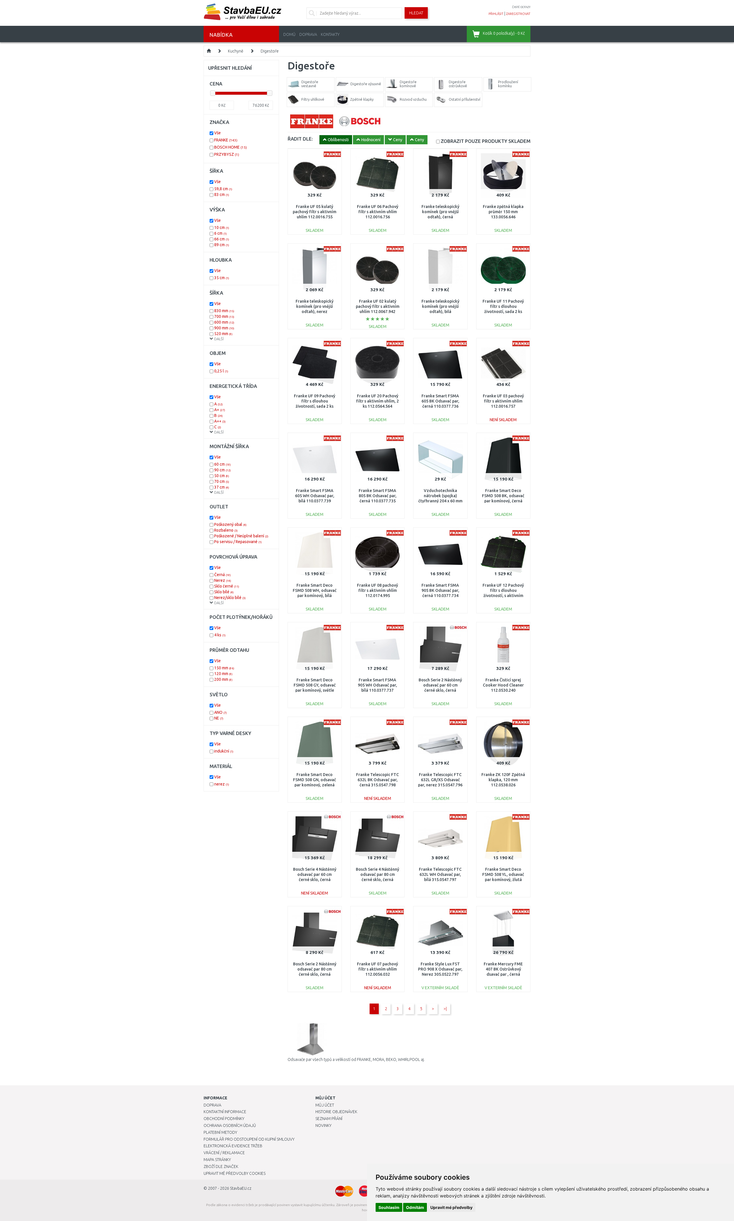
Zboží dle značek (221, 1166)
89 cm (221, 244)
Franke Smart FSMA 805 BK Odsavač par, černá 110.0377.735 (378, 495)
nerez (221, 784)
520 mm (223, 333)
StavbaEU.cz (240, 1188)
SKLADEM (485, 141)
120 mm (223, 673)
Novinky (323, 1125)
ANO (220, 712)
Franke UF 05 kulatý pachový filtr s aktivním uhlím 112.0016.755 (314, 211)
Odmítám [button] (415, 1207)
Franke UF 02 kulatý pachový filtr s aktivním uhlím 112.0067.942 (377, 306)
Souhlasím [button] (388, 1207)
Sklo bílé (224, 592)
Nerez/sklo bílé (230, 597)
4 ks (220, 635)
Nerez (222, 580)
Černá (222, 574)
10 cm (221, 227)
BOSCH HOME (230, 147)
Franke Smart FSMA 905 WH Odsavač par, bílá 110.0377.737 (377, 685)
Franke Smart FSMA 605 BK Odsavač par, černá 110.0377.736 (440, 401)
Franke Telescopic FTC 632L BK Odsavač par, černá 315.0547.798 (377, 779)
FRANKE (225, 140)
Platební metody (220, 1132)
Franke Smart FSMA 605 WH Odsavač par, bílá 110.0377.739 (314, 495)
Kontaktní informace (225, 1111)
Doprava (308, 34)
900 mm (224, 328)
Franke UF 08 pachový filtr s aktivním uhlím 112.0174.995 (377, 590)
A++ (220, 421)
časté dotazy (521, 7)
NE (218, 718)
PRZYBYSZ (226, 154)
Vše (217, 133)
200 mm (223, 679)
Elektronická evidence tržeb (233, 1146)
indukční (223, 751)
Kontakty (330, 34)
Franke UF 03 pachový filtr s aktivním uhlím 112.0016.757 (503, 401)
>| (445, 1008)
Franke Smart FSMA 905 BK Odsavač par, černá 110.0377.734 (440, 590)
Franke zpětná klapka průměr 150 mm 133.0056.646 (503, 211)
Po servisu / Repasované (238, 541)
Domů (289, 34)
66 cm (221, 239)
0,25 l (221, 371)
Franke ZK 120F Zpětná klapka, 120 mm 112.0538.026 (503, 779)
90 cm (222, 470)
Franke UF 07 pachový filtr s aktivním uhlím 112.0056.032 (377, 969)
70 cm (221, 481)
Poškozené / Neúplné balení (241, 536)
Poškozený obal (230, 524)
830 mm (224, 310)
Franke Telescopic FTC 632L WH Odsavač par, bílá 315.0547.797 (440, 874)
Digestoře (270, 51)
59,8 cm (223, 188)
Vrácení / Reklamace (224, 1152)
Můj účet (324, 1105)
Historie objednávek (336, 1111)
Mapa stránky (217, 1159)
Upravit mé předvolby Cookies (235, 1173)
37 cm (221, 487)
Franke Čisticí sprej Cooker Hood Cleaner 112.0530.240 (503, 685)
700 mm (224, 316)
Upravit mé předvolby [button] (451, 1207)
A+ (219, 409)
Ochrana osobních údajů (230, 1125)
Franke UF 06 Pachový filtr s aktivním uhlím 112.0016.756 (377, 211)
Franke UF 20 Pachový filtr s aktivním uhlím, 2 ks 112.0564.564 (377, 401)
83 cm (221, 194)
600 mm (224, 322)
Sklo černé (226, 586)
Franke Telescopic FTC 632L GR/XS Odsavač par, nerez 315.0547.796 (440, 779)
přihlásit (496, 13)
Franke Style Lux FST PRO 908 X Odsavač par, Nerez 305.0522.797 (440, 969)
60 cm (222, 464)
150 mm (224, 668)
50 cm (221, 475)
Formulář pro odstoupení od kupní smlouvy (249, 1139)
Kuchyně (235, 51)
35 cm (221, 277)
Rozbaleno (226, 530)
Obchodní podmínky (224, 1118)
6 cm (220, 233)
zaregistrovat (518, 13)
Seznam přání (328, 1118)
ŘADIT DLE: (300, 138)
